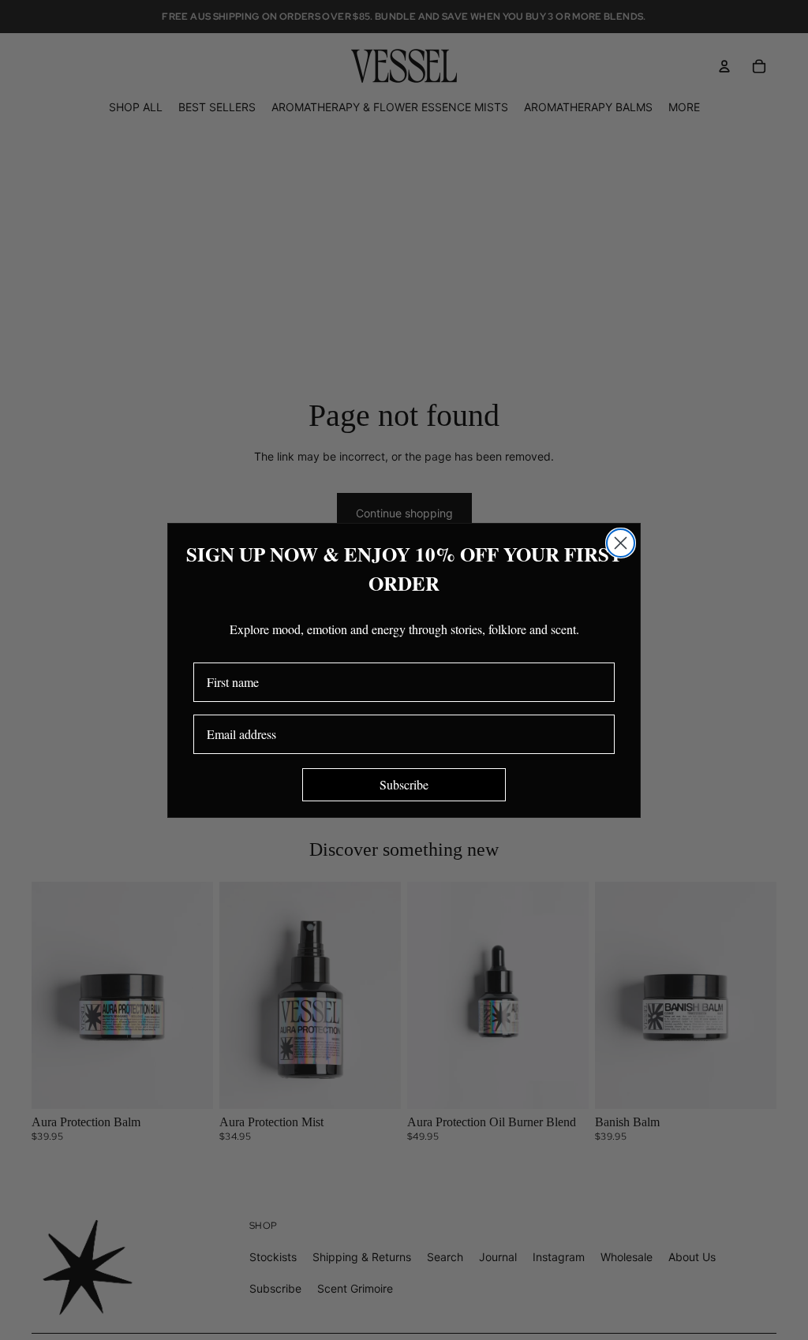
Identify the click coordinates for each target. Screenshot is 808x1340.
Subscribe (404, 784)
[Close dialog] (620, 543)
